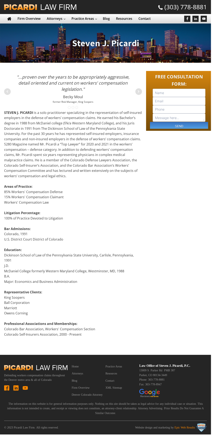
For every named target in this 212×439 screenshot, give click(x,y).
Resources (124, 18)
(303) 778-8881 (185, 7)
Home (75, 366)
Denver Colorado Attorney (87, 394)
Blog (106, 18)
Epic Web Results (185, 427)
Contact (144, 18)
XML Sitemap (113, 387)
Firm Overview (29, 18)
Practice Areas (82, 18)
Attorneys (54, 18)
